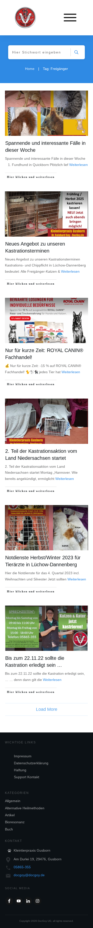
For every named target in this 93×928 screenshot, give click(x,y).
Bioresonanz (15, 822)
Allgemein (12, 801)
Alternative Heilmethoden (24, 808)
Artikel (10, 815)
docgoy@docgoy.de (29, 875)
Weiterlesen (78, 165)
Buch (9, 829)
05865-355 (22, 867)
